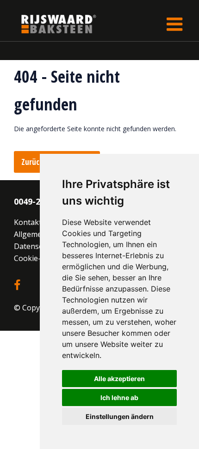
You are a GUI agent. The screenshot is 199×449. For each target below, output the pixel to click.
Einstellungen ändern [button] (120, 416)
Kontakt (28, 222)
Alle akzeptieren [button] (119, 378)
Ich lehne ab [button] (119, 397)
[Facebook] (17, 285)
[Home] (52, 24)
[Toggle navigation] (174, 24)
